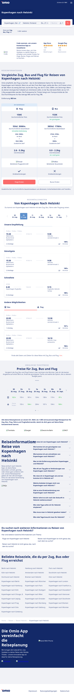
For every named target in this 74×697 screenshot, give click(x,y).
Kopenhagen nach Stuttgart (35, 590)
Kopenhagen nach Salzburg (35, 607)
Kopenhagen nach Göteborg (12, 612)
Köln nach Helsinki (8, 573)
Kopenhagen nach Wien (33, 594)
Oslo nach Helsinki (55, 577)
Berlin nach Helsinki (9, 568)
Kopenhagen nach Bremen (58, 603)
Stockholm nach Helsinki (58, 573)
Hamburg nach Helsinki (33, 568)
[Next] (66, 216)
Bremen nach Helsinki (33, 577)
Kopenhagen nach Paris (33, 586)
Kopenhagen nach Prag (10, 603)
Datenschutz (64, 691)
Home (4, 621)
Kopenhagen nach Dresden (35, 599)
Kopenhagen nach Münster (59, 607)
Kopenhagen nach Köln (10, 590)
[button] (44, 23)
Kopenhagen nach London (58, 581)
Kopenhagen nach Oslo (10, 607)
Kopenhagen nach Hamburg (12, 586)
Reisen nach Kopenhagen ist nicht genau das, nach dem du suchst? (54, 540)
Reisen (10, 621)
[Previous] (7, 390)
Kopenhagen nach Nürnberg (35, 603)
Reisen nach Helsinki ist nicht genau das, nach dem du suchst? (19, 545)
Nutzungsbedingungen (48, 691)
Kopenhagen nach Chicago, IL (12, 594)
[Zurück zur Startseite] (5, 3)
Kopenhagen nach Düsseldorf (60, 590)
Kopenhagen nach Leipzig (11, 599)
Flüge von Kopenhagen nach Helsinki (15, 539)
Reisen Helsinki (21, 621)
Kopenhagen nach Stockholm (59, 599)
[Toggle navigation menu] (71, 3)
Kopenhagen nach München (35, 581)
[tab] (20, 307)
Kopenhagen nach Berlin (10, 581)
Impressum (33, 691)
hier (60, 355)
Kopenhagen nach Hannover (59, 594)
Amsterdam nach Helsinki (34, 573)
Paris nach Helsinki (56, 568)
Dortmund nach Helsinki (10, 577)
